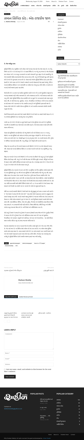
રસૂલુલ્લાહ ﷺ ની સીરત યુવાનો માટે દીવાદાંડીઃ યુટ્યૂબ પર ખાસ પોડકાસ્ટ (11, 315)
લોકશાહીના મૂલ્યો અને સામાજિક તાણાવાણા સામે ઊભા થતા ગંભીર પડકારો (68, 86)
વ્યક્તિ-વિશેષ (61, 44)
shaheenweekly (9, 245)
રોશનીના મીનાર (73, 5)
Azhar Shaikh (47, 438)
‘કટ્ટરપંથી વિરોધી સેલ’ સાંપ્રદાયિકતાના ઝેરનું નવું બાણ (67, 77)
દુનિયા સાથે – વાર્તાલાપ (45, 313)
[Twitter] (11, 26)
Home (47, 1)
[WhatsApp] (20, 26)
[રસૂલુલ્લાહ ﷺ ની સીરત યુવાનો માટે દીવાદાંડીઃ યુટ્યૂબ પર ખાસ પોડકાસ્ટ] (11, 306)
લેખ (58, 5)
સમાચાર (33, 5)
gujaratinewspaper (15, 243)
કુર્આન (62, 5)
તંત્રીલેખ (54, 5)
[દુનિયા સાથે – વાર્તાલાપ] (46, 306)
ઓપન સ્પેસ (38, 5)
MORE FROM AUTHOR (26, 297)
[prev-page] (5, 321)
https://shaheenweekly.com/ (25, 283)
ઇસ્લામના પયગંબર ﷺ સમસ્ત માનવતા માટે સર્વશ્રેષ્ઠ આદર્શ (27, 315)
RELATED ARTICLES (11, 297)
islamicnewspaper (27, 243)
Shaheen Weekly (10, 21)
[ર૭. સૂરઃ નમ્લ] (34, 409)
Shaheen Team (63, 1)
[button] (78, 1)
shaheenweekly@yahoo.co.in (13, 409)
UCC (16, 245)
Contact (71, 1)
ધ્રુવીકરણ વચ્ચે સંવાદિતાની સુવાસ (67, 81)
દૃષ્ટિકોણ (60, 34)
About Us (54, 1)
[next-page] (8, 321)
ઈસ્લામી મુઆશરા (47, 5)
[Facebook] (6, 26)
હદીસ (67, 5)
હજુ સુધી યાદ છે (49, 270)
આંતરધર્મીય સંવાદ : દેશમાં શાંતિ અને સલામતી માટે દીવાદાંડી (67, 91)
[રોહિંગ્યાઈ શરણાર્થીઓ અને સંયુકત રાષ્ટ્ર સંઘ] (34, 401)
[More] (25, 26)
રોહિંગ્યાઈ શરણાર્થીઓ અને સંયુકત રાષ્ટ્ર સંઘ (46, 400)
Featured (60, 19)
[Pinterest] (16, 26)
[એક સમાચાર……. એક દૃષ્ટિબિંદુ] (34, 418)
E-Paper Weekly (25, 5)
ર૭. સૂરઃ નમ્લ (43, 407)
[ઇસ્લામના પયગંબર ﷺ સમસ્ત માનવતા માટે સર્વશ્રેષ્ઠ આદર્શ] (28, 306)
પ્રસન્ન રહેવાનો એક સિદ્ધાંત (13, 270)
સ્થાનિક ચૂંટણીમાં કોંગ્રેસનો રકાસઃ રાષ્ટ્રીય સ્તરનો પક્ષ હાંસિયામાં (68, 97)
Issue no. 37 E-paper (39, 243)
